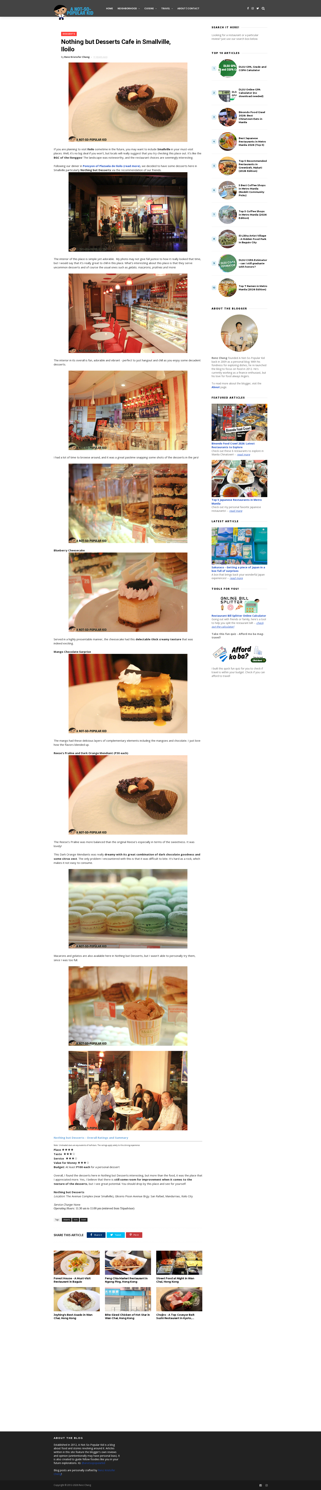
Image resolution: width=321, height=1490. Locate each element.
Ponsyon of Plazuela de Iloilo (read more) (111, 166)
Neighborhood (127, 8)
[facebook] (248, 8)
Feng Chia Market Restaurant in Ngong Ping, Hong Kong (126, 1280)
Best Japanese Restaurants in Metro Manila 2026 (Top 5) (252, 141)
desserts (69, 34)
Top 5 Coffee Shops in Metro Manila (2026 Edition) (253, 214)
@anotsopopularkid (93, 1463)
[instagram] (253, 8)
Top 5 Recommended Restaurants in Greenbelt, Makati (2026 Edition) (253, 165)
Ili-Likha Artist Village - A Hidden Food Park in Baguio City (252, 239)
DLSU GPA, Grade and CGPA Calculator (252, 68)
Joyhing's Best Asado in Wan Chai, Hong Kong (73, 1316)
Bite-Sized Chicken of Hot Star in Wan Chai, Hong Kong (127, 1316)
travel (83, 1219)
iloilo (76, 1219)
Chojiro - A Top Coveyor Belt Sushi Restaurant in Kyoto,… (175, 1316)
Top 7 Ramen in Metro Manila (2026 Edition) (253, 288)
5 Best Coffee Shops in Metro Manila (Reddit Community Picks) (252, 190)
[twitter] (258, 8)
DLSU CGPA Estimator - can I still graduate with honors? (253, 263)
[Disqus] (128, 1376)
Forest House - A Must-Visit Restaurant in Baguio (72, 1280)
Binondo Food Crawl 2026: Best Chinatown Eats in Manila (252, 117)
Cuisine (149, 8)
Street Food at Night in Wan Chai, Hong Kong (175, 1280)
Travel (165, 8)
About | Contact (188, 8)
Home (109, 8)
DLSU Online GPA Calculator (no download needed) (251, 93)
